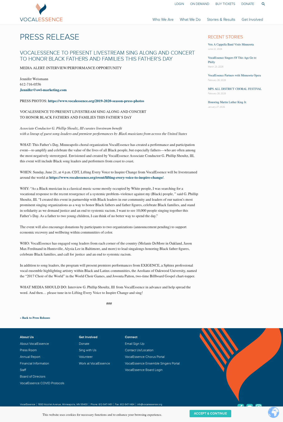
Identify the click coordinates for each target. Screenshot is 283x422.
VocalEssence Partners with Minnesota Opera (234, 75)
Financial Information (34, 363)
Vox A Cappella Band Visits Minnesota (231, 44)
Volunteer (86, 357)
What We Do (190, 19)
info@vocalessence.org (149, 404)
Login (179, 4)
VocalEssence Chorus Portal (144, 357)
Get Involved (252, 19)
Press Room (28, 350)
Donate (247, 4)
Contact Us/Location (139, 350)
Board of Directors (32, 376)
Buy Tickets (225, 4)
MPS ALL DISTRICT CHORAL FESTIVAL (235, 89)
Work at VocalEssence (94, 363)
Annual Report (30, 357)
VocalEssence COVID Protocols (42, 383)
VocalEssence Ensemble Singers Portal (152, 363)
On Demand (199, 4)
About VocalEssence (34, 344)
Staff (23, 370)
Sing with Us (87, 350)
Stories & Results (221, 19)
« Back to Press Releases (35, 318)
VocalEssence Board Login (144, 370)
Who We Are (163, 19)
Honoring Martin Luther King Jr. (227, 102)
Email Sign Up (134, 344)
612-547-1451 (105, 404)
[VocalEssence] (90, 12)
